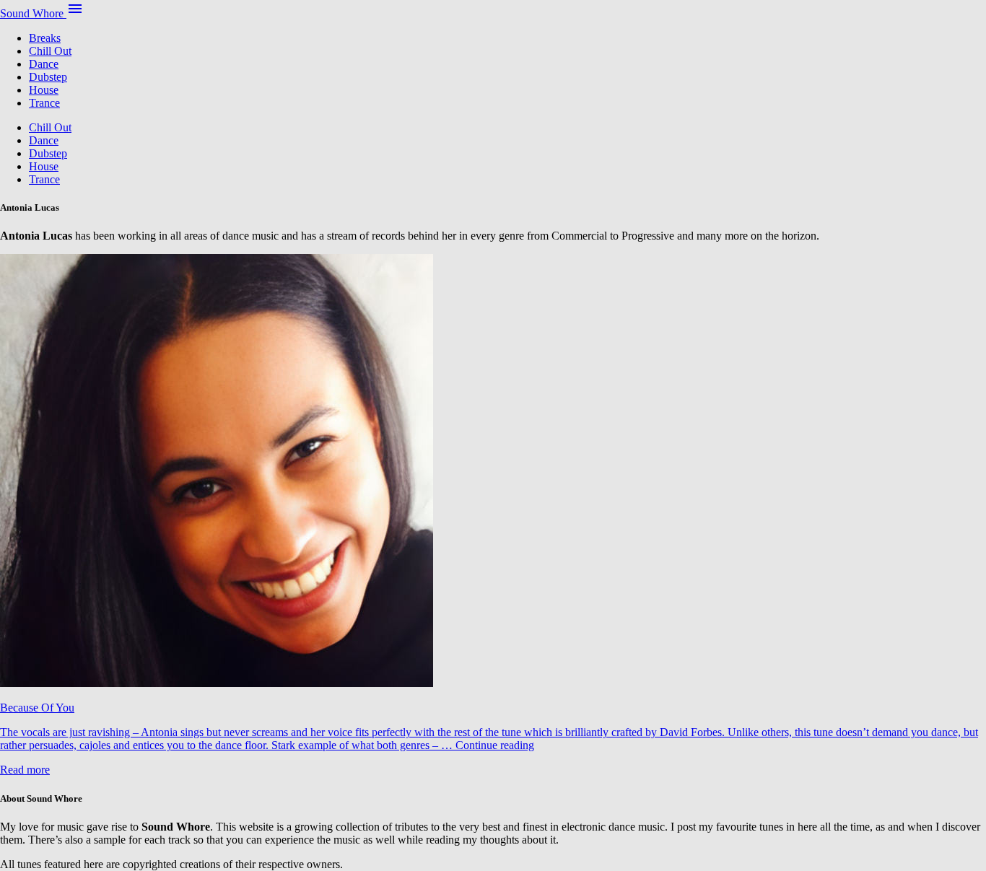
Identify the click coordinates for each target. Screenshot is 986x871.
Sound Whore (33, 13)
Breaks (45, 38)
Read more (25, 769)
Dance (43, 64)
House (43, 90)
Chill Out (50, 51)
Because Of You (37, 707)
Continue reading (494, 745)
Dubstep (48, 77)
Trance (44, 103)
